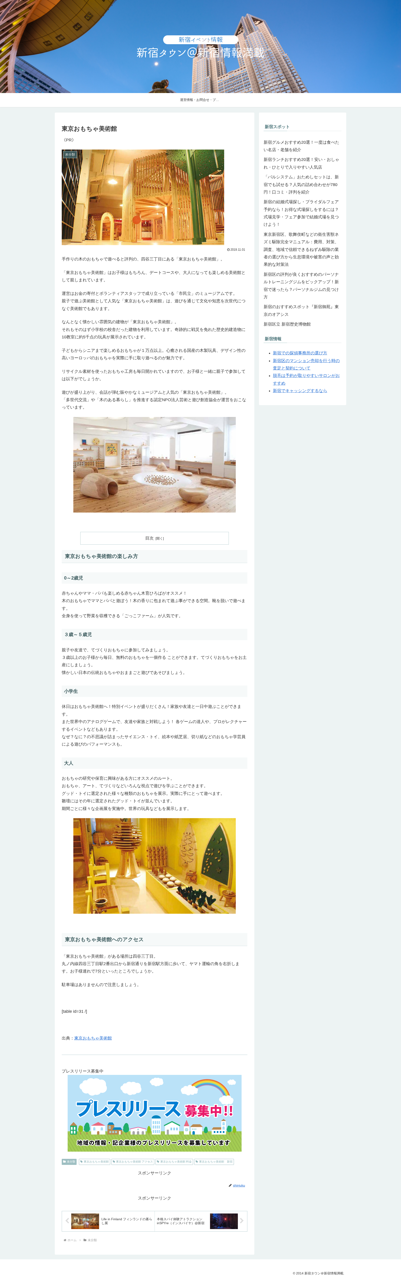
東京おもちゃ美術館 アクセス (134, 1161)
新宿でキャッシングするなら (300, 390)
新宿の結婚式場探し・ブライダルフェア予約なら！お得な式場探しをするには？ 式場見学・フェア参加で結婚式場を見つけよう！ (301, 213)
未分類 (71, 1161)
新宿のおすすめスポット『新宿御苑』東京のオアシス (301, 310)
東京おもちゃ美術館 (93, 1038)
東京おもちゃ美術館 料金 (176, 1161)
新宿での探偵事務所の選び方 (300, 353)
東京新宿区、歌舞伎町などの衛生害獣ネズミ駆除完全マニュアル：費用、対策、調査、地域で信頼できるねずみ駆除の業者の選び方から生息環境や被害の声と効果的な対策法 (301, 249)
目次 (149, 538)
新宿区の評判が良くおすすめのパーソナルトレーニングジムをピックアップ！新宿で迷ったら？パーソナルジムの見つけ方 (301, 285)
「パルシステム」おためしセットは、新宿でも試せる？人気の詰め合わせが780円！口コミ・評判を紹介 (301, 184)
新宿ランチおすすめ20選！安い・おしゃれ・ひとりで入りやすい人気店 (301, 163)
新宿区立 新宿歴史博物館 (287, 324)
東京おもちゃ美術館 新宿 (216, 1161)
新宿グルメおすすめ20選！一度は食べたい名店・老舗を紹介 (301, 146)
